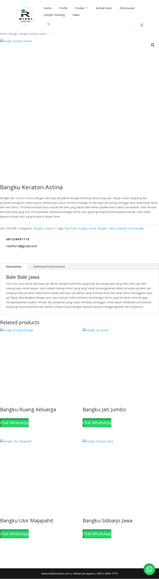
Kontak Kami (104, 8)
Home (48, 8)
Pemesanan (127, 8)
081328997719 (17, 239)
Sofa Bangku (136, 228)
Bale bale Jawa (15, 283)
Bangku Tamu (106, 228)
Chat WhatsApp (14, 422)
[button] (152, 44)
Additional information (49, 266)
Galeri (76, 15)
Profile (63, 8)
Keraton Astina (25, 198)
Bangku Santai (87, 228)
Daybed (49, 228)
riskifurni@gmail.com (21, 246)
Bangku (13, 33)
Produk (79, 8)
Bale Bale (71, 228)
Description (14, 266)
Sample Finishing (54, 15)
